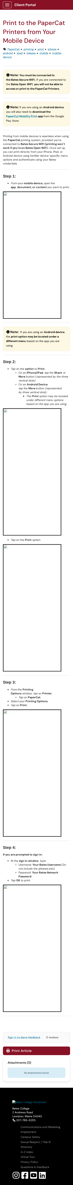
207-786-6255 (26, 1120)
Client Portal (25, 5)
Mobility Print (28, 116)
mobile (44, 53)
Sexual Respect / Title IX (36, 1142)
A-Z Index (27, 1152)
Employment (28, 1132)
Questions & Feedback (35, 1167)
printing (29, 49)
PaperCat (14, 49)
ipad (20, 53)
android (8, 53)
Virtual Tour (28, 1157)
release (31, 53)
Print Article (21, 1050)
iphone (52, 49)
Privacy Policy (29, 1162)
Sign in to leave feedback (24, 1037)
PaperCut (12, 116)
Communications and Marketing (40, 1127)
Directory (26, 1147)
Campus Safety (30, 1137)
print (41, 49)
